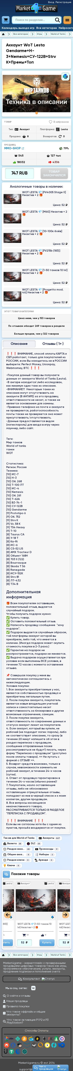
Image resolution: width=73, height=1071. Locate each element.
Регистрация (63, 2)
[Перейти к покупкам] (6, 20)
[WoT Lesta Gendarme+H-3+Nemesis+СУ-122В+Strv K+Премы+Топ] (36, 93)
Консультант (31, 979)
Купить (12, 942)
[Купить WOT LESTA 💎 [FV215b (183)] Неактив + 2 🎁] (36, 257)
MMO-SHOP (12, 148)
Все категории (46, 28)
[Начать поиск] (57, 20)
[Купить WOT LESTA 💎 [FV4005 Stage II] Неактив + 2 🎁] (36, 199)
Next (65, 914)
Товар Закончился (54, 173)
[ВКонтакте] (33, 988)
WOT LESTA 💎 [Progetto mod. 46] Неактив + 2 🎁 (41, 926)
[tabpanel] (36, 94)
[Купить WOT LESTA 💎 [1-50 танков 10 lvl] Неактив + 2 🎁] (36, 277)
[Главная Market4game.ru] (36, 8)
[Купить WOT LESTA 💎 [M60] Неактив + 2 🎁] (36, 218)
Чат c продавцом (46, 1067)
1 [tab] (36, 113)
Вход (51, 2)
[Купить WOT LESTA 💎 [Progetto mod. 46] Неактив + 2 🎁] (36, 296)
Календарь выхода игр (18, 28)
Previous (7, 914)
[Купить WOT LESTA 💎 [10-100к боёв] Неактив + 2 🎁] (36, 238)
